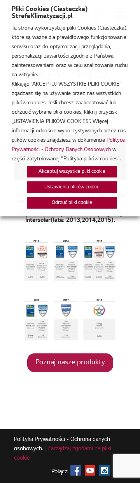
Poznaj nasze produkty (70, 363)
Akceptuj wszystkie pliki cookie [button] (71, 171)
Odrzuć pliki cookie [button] (72, 202)
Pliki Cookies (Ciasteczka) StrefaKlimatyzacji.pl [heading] (50, 13)
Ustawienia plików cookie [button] (72, 187)
